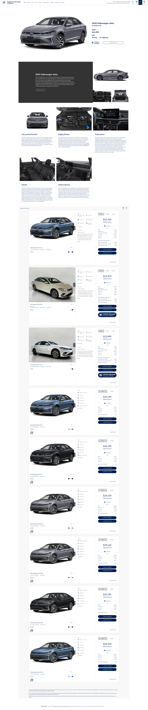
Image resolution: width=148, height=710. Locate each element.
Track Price (108, 226)
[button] (74, 228)
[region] (107, 238)
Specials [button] (40, 2)
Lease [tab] (113, 214)
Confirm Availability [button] (107, 249)
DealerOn (55, 706)
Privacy (62, 706)
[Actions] (73, 248)
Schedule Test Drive (107, 253)
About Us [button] (62, 2)
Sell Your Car (28, 2)
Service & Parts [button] (46, 2)
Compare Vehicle (113, 262)
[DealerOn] (44, 706)
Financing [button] (52, 2)
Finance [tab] (107, 214)
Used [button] (36, 2)
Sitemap (59, 706)
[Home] (25, 2)
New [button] (33, 2)
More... (79, 241)
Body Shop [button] (57, 2)
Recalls (102, 706)
